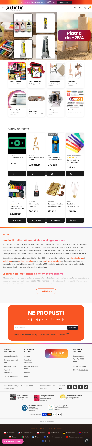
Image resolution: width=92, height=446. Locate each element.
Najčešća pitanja (10, 366)
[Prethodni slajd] (2, 36)
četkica (21, 261)
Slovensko (9, 433)
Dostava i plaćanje (11, 356)
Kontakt (27, 372)
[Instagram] (75, 387)
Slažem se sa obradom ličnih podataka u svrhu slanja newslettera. (39, 335)
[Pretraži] (74, 8)
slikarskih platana (77, 258)
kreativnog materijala (52, 261)
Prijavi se (72, 327)
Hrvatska (83, 433)
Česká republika (25, 433)
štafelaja (29, 261)
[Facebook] (69, 387)
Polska (41, 433)
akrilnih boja (7, 261)
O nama (27, 356)
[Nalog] (79, 8)
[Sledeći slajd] (89, 36)
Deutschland (69, 433)
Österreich (53, 433)
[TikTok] (86, 387)
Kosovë (46, 441)
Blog (26, 376)
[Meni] (2, 8)
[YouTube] (80, 387)
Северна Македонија (74, 437)
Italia (25, 437)
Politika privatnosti (11, 376)
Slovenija (14, 437)
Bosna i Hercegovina (53, 437)
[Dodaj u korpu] (17, 173)
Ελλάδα (36, 437)
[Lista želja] (84, 8)
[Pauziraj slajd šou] (41, 57)
